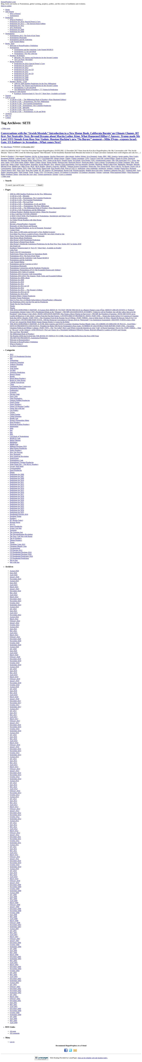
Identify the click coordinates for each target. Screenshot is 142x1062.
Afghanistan (14, 360)
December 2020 (15, 639)
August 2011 (14, 845)
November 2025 (15, 579)
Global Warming (15, 416)
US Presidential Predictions (19, 558)
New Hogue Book (103, 166)
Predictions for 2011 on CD (24, 74)
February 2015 (15, 769)
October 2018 (14, 685)
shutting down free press (94, 170)
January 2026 (14, 577)
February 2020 (15, 657)
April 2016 (13, 741)
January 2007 (14, 941)
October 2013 (14, 795)
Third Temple (23, 172)
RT (40, 170)
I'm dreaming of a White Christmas (118, 162)
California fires (20, 158)
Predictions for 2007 (17, 476)
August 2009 (14, 893)
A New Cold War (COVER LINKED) (23, 214)
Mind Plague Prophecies (18, 448)
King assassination (67, 164)
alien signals (69, 156)
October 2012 (14, 817)
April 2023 (13, 613)
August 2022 (14, 617)
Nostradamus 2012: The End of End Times (25, 36)
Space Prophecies (16, 526)
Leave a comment (65, 174)
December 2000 (15, 1009)
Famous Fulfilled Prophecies (20, 400)
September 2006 (15, 947)
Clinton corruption (77, 158)
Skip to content (6, 6)
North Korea (14, 458)
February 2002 (15, 999)
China (12, 384)
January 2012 (14, 835)
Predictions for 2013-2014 (23, 66)
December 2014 (15, 773)
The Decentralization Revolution (21, 534)
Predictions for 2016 (17, 492)
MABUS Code (15, 438)
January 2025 (14, 589)
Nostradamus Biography (18, 38)
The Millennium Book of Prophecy (22, 334)
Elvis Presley (85, 160)
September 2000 (15, 1015)
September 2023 (15, 605)
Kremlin (91, 164)
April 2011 (13, 853)
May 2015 (13, 763)
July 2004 (13, 973)
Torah (31, 172)
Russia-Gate (68, 170)
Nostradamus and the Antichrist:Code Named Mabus (21, 41)
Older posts (5, 128)
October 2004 (14, 971)
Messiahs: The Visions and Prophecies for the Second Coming (36, 58)
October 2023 (14, 603)
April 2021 (13, 633)
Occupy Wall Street (16, 466)
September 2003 (15, 981)
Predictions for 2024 (17, 510)
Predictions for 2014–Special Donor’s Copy (25, 22)
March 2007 (14, 937)
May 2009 (13, 899)
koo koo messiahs (81, 164)
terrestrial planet (12, 172)
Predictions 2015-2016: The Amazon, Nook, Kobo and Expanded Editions (36, 276)
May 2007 (13, 933)
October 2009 (14, 889)
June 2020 (13, 651)
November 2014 (15, 775)
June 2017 (13, 713)
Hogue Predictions (16, 62)
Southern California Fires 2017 (114, 170)
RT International (57, 170)
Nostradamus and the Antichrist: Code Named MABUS (33, 50)
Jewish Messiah (44, 164)
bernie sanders (123, 156)
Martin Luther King (110, 164)
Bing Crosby (133, 156)
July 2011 (13, 847)
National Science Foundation (77, 166)
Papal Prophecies (16, 470)
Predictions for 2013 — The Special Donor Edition (27, 24)
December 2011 (15, 837)
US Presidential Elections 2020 (21, 554)
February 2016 (15, 745)
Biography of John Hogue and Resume (23, 226)
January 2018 (14, 699)
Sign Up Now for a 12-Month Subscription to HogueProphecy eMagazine (36, 300)
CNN (87, 158)
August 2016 (14, 733)
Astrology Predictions (17, 372)
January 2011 (14, 859)
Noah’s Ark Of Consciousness (20, 252)
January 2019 (14, 681)
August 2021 (14, 627)
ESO (93, 160)
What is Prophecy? (16, 20)
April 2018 (13, 695)
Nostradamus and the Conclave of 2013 (23, 264)
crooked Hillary (109, 158)
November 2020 (15, 641)
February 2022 (15, 621)
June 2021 (13, 629)
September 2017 (15, 707)
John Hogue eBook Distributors (21, 238)
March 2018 (14, 697)
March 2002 (14, 997)
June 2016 (13, 737)
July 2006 (13, 949)
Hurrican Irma (63, 162)
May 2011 (13, 851)
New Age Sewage (16, 452)
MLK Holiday (40, 166)
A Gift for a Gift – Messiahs (19, 107)
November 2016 (15, 727)
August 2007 (14, 929)
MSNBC (63, 166)
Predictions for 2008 (17, 32)
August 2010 (14, 869)
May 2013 (13, 803)
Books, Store (9, 44)
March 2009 (14, 903)
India (11, 428)
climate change (59, 158)
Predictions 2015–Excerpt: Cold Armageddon (26, 274)
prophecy (110, 168)
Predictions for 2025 (17, 512)
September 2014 (15, 779)
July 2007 (13, 931)
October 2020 (14, 643)
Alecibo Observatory (57, 156)
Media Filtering (15, 440)
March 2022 (14, 619)
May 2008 (13, 917)
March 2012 (14, 831)
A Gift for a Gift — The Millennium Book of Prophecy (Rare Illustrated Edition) (38, 100)
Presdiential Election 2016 (19, 514)
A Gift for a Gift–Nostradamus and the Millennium (27, 210)
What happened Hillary (118, 172)
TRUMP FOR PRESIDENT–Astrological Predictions (29, 338)
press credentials (92, 168)
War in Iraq (14, 560)
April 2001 (13, 1007)
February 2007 (15, 939)
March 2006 (14, 955)
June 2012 (13, 825)
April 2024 (13, 595)
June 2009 (13, 897)
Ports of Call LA (71, 168)
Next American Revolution (19, 456)
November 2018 (15, 683)
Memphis (129, 164)
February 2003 (15, 987)
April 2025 (13, 585)
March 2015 (14, 767)
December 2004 (15, 967)
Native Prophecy (16, 450)
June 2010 (13, 873)
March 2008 (14, 921)
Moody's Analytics (52, 166)
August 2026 (14, 571)
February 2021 (15, 637)
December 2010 (15, 861)
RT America (46, 170)
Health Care (14, 418)
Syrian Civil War (16, 528)
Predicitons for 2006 (17, 474)
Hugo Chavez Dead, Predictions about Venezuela (27, 236)
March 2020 (14, 655)
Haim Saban (19, 162)
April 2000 (13, 1023)
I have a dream (99, 162)
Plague (12, 472)
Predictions (9, 18)
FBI (113, 160)
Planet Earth (46, 168)
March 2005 (14, 965)
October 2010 (14, 865)
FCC (129, 160)
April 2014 (13, 789)
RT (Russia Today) (16, 520)
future (7, 162)
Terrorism (13, 530)
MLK (32, 166)
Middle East (16, 166)
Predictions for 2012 (17, 26)
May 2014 (13, 787)
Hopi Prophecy (15, 422)
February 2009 (15, 905)
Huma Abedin (52, 162)
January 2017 (14, 723)
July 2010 (13, 871)
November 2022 (15, 615)
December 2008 (15, 909)
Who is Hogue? (15, 14)
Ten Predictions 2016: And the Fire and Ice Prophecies (29, 302)
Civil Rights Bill (47, 158)
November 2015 (15, 751)
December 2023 (15, 599)
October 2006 (14, 945)
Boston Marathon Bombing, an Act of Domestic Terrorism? (30, 228)
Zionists (55, 174)
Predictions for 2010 (21, 76)
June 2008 (13, 915)
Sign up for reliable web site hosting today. (93, 1058)
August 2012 (14, 821)
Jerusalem (34, 164)
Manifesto (98, 164)
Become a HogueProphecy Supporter (23, 224)
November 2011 (15, 839)
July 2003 (13, 985)
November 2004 (15, 969)
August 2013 (14, 797)
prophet (117, 168)
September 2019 (15, 665)
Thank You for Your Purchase (20, 304)
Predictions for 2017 (17, 494)
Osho (29, 168)
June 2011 (13, 849)
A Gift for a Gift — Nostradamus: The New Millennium (29, 102)
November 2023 (15, 601)
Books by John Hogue (18, 380)
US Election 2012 (16, 550)
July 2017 (13, 711)
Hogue (43, 162)
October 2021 (14, 625)
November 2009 (15, 887)
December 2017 (15, 701)
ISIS (11, 434)
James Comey (14, 164)
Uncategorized (15, 548)
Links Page (14, 250)
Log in (12, 1042)
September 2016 (15, 731)
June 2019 (13, 671)
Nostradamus (10, 34)
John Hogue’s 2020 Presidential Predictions (25, 240)
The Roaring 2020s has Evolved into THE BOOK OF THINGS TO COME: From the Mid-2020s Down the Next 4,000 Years (54, 336)
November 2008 (15, 911)
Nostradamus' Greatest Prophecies (22, 462)
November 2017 (15, 703)
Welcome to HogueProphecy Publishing (24, 46)
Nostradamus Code (16, 460)
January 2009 (14, 907)
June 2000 (13, 1019)
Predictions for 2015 (17, 490)
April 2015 (13, 765)
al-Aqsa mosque (43, 156)
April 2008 (13, 919)
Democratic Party (14, 160)
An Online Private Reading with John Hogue (25, 220)
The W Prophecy (16, 538)
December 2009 (15, 885)
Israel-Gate (5, 164)
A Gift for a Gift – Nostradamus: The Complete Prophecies (30, 105)
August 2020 (14, 647)
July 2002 (13, 995)
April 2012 (13, 829)
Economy (13, 392)
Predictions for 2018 (17, 496)
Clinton (67, 158)
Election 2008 (15, 394)
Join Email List (15, 246)
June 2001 (13, 1003)
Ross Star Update (32, 170)
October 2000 (14, 1013)
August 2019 (14, 667)
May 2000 (13, 1021)
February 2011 (15, 857)
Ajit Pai (34, 156)
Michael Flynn (6, 166)
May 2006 (13, 953)
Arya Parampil (92, 156)
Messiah (136, 164)
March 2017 (14, 719)
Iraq (11, 432)
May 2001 (13, 1005)
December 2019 (15, 659)
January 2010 (14, 883)
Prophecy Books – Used (18, 82)
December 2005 (15, 957)
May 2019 (13, 673)
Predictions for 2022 (17, 504)
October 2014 (14, 777)
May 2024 (13, 593)
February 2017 (15, 721)
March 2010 (14, 879)
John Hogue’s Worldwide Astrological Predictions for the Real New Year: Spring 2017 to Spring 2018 (45, 244)
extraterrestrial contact (103, 160)
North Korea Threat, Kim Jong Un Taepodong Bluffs (28, 254)
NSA (25, 168)
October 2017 (14, 705)
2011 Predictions (15, 28)
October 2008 (14, 913)
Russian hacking (79, 170)
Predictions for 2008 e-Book (20, 278)
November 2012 (15, 815)
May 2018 (13, 693)
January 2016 (14, 747)
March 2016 (14, 743)
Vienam (99, 172)
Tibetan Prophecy (16, 540)
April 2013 (13, 805)
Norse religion (17, 168)
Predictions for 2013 (17, 486)
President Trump (15, 516)
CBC (33, 158)
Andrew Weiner (80, 156)
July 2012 (13, 823)
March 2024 (14, 597)
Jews (52, 164)
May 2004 (13, 975)
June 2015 (13, 761)
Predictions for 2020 (17, 500)
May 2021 (13, 631)
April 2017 (13, 717)
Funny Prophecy (15, 404)
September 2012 (15, 819)
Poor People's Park (57, 168)
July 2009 (13, 895)
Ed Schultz (77, 160)
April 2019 (13, 675)
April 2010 (13, 877)
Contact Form (14, 230)
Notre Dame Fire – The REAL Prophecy (24, 464)
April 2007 (13, 935)
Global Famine (15, 414)
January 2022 (14, 623)
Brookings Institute (7, 158)
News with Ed (116, 166)
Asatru (100, 156)
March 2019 (14, 677)
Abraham (27, 156)
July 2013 (13, 799)
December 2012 (15, 813)
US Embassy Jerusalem (87, 172)
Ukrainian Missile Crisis (18, 546)
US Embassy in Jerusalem (69, 172)
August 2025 (14, 581)
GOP (12, 162)
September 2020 (15, 645)
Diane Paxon (37, 160)
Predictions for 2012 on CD (24, 70)
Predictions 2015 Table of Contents (22, 272)
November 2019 (15, 661)
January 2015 (14, 771)
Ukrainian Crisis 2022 (17, 544)
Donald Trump (67, 160)
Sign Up (8, 115)
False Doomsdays (16, 398)
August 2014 (14, 781)
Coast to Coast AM (96, 158)
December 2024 (15, 591)
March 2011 (14, 855)
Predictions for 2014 (17, 488)
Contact (8, 117)
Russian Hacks (15, 522)
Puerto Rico (124, 168)
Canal (28, 158)
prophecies (102, 168)
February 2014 (15, 791)
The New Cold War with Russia (21, 536)
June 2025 (13, 583)
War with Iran (14, 562)
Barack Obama (15, 374)
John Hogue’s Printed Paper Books (22, 242)
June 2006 (13, 951)
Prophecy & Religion (17, 56)
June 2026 (13, 573)
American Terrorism (17, 362)
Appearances (14, 16)
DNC (45, 160)
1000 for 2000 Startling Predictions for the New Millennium (35, 84)
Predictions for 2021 (17, 502)
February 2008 (15, 923)
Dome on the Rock (54, 160)
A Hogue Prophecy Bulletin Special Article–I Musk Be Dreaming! (33, 212)
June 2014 (13, 785)
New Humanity (15, 454)
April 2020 (13, 653)
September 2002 (15, 993)
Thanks (12, 306)
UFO (41, 172)
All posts (13, 1031)
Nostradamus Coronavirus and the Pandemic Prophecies (29, 268)
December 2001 (15, 1001)
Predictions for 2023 (17, 508)
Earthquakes (14, 390)
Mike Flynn (25, 166)
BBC (105, 156)
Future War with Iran (17, 408)
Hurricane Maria (87, 162)
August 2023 (14, 607)
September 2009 (15, 891)
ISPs (132, 162)
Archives (8, 113)
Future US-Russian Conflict (19, 406)
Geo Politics (14, 410)
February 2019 (15, 679)
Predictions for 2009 (17, 30)
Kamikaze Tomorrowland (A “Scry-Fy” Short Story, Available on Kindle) (40, 94)
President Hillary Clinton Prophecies (22, 296)
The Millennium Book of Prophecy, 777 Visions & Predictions (36, 90)
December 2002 (15, 989)
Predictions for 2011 (21, 72)
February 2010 (15, 881)
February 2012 (15, 833)
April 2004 (13, 977)
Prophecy (11, 156)
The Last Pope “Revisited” (23, 60)
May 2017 (13, 715)
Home (7, 10)
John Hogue (9, 12)
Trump (36, 172)
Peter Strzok (36, 168)
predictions (81, 168)
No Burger (125, 166)
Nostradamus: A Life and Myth (25, 52)
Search (8, 180)
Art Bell (12, 370)
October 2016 (14, 729)
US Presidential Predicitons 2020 (21, 556)
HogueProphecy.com (8, 2)
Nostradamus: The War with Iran (25, 54)
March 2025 (14, 587)
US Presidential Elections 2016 (21, 552)
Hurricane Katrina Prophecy (20, 424)
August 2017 (14, 709)
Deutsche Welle (26, 160)
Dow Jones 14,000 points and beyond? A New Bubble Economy (32, 232)
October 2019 (14, 663)
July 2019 (13, 669)
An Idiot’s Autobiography (19, 218)
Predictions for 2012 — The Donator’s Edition (26, 290)
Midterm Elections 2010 (18, 446)
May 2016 (13, 739)
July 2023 (13, 609)
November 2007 (15, 925)
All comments (15, 1033)
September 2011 (15, 843)
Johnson (58, 164)
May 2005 (13, 961)
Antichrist (13, 366)
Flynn (134, 160)
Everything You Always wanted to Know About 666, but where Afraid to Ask (37, 234)
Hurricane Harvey (74, 162)
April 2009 (13, 901)
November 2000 (15, 1011)
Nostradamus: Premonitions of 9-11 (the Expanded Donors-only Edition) (35, 270)
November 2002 (15, 991)
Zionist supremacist (45, 174)
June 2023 (13, 611)
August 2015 (14, 757)
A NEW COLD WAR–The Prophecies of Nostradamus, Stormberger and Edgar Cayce (40, 216)
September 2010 (15, 867)
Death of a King (121, 158)
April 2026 (13, 575)
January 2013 (14, 811)
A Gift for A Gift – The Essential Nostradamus (26, 104)
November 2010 (15, 863)
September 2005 (15, 959)
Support (8, 96)
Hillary (26, 162)
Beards (12, 376)
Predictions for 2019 (17, 498)
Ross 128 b (21, 170)
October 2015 (14, 753)
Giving (12, 412)
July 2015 (13, 759)
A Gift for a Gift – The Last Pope (21, 109)
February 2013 (15, 809)
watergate (106, 172)
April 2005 (13, 963)
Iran (11, 430)
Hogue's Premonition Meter (19, 420)
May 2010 (13, 875)
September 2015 (15, 755)
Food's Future (14, 402)
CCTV (38, 158)
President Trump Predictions (20, 298)
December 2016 (15, 725)
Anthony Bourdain (16, 364)
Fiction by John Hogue (18, 92)
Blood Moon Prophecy (18, 378)
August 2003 (14, 983)
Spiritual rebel (131, 170)
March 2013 (14, 807)
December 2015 (15, 749)
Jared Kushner (25, 164)
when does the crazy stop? (28, 174)
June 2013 (13, 801)
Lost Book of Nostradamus (19, 436)
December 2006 (15, 943)
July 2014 (13, 783)
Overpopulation (15, 468)
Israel (137, 162)
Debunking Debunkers (18, 388)
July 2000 (13, 1017)
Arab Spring (14, 368)
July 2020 (13, 649)
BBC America (113, 156)
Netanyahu (92, 166)
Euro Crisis (14, 396)
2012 (11, 354)
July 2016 (13, 735)
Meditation (121, 164)
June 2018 (13, 691)
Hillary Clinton (35, 162)
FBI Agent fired (121, 160)
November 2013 (15, 793)
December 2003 (15, 979)
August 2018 (14, 687)
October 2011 (14, 841)
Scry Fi (12, 524)
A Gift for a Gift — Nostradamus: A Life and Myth (27, 111)
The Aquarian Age (16, 532)
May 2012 (13, 827)
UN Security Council (51, 172)
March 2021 (14, 635)
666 (11, 358)
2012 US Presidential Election (20, 356)
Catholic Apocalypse (17, 382)
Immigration (14, 426)
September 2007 (15, 927)
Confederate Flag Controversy (20, 386)
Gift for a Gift (10, 98)
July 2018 (13, 689)
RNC (14, 170)
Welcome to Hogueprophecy (20, 340)
